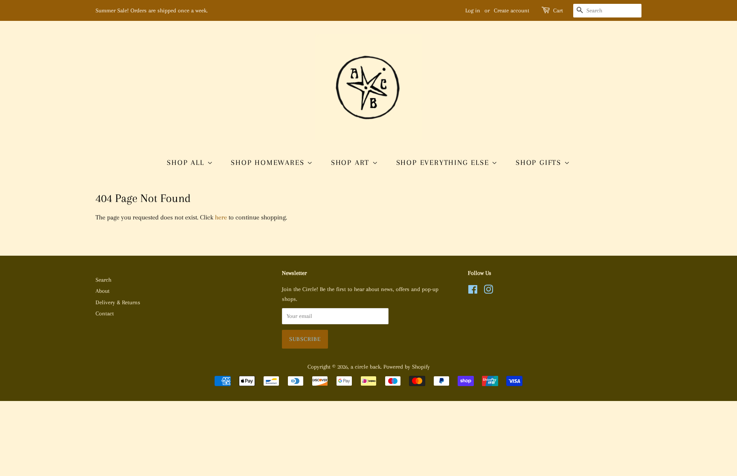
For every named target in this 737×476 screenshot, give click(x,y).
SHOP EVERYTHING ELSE (444, 162)
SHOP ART (351, 162)
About (103, 291)
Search (103, 280)
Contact (105, 313)
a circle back (365, 366)
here (221, 217)
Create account (511, 10)
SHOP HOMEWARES (269, 162)
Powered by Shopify (406, 366)
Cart (558, 10)
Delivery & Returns (118, 302)
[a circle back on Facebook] (473, 291)
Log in (472, 10)
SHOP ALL (187, 162)
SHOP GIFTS (540, 162)
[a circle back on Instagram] (488, 291)
